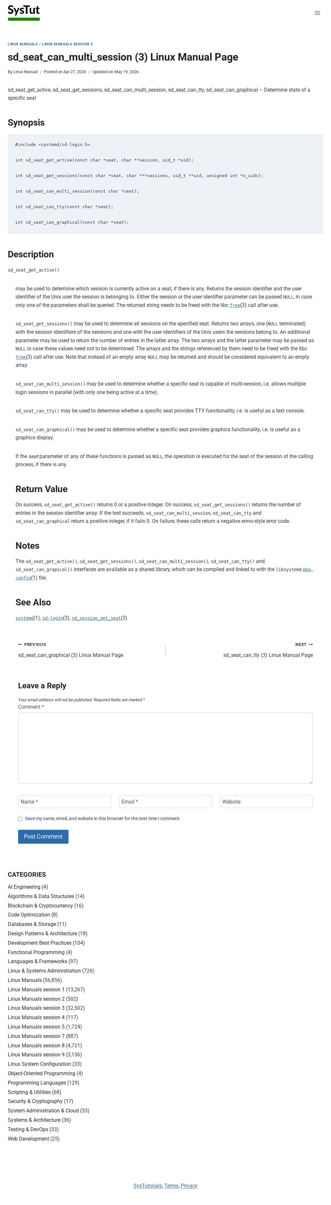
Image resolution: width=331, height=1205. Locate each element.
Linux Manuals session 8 (36, 1045)
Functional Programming (36, 952)
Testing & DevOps (28, 1129)
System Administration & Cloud (43, 1111)
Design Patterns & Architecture (42, 933)
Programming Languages (37, 1083)
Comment (31, 707)
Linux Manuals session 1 (36, 989)
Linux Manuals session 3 (67, 44)
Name (29, 801)
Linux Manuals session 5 (36, 1027)
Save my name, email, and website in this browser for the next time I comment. (103, 818)
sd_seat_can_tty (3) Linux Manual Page (268, 650)
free (235, 305)
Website (231, 801)
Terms (171, 1186)
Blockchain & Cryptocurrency (40, 906)
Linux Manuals (23, 44)
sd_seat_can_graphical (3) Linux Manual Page (70, 650)
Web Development (28, 1139)
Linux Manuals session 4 (36, 1017)
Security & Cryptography (35, 1101)
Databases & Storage (32, 924)
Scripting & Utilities (29, 1092)
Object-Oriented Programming (41, 1073)
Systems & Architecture (34, 1120)
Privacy (189, 1186)
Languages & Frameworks (37, 961)
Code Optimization (29, 915)
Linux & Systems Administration (44, 971)
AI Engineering (24, 887)
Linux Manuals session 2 (36, 999)
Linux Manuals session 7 (36, 1036)
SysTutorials (147, 1186)
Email (130, 801)
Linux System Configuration (39, 1064)
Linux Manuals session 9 (36, 1055)
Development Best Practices (39, 943)
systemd (25, 618)
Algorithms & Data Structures (41, 896)
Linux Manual (25, 71)
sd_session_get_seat (96, 618)
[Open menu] (317, 13)
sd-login (52, 618)
